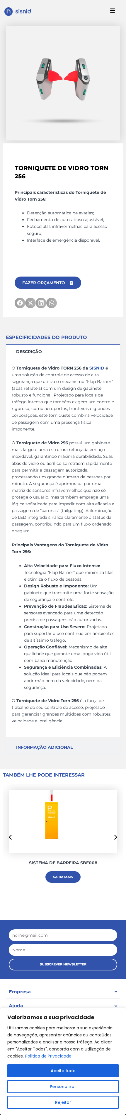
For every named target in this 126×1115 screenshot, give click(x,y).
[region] (63, 1061)
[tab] (63, 351)
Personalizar (63, 1086)
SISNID (96, 368)
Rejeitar (63, 1102)
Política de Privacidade (48, 1056)
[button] (20, 303)
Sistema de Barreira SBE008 (63, 862)
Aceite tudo (63, 1071)
